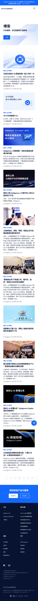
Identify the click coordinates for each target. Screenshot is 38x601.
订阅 (6, 37)
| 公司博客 (9, 148)
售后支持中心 (6, 555)
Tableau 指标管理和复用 (26, 516)
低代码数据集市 (24, 526)
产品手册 (5, 542)
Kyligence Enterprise (8, 516)
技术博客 (5, 548)
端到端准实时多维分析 (25, 523)
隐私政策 (21, 596)
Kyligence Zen (7, 513)
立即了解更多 (26, 3)
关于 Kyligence (24, 542)
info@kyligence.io (7, 578)
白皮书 (5, 545)
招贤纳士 (22, 548)
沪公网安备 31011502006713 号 (20, 592)
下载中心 (5, 519)
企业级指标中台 (24, 533)
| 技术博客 (9, 70)
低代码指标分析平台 (25, 519)
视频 (4, 552)
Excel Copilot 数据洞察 (25, 513)
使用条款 (26, 596)
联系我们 (24, 496)
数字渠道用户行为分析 (25, 529)
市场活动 (22, 545)
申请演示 (13, 496)
